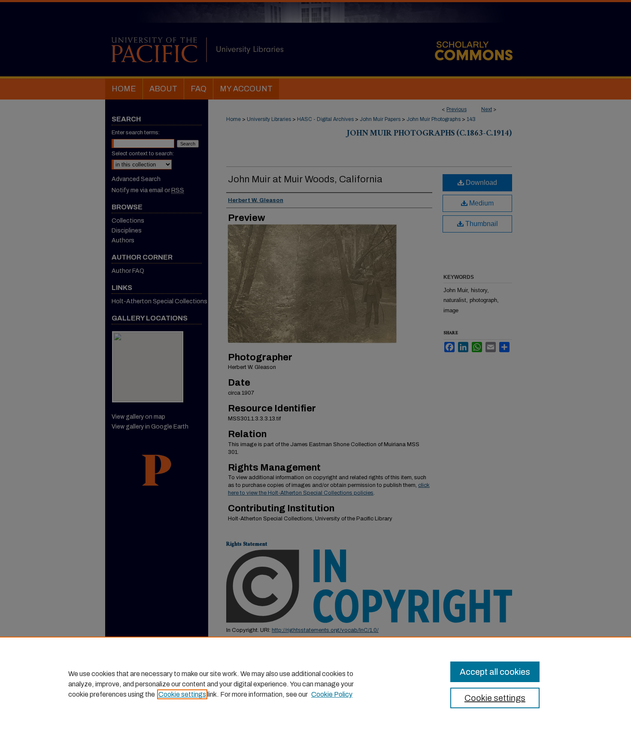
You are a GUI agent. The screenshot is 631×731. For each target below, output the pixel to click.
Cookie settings (182, 694)
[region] (315, 684)
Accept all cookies (495, 672)
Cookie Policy (331, 694)
